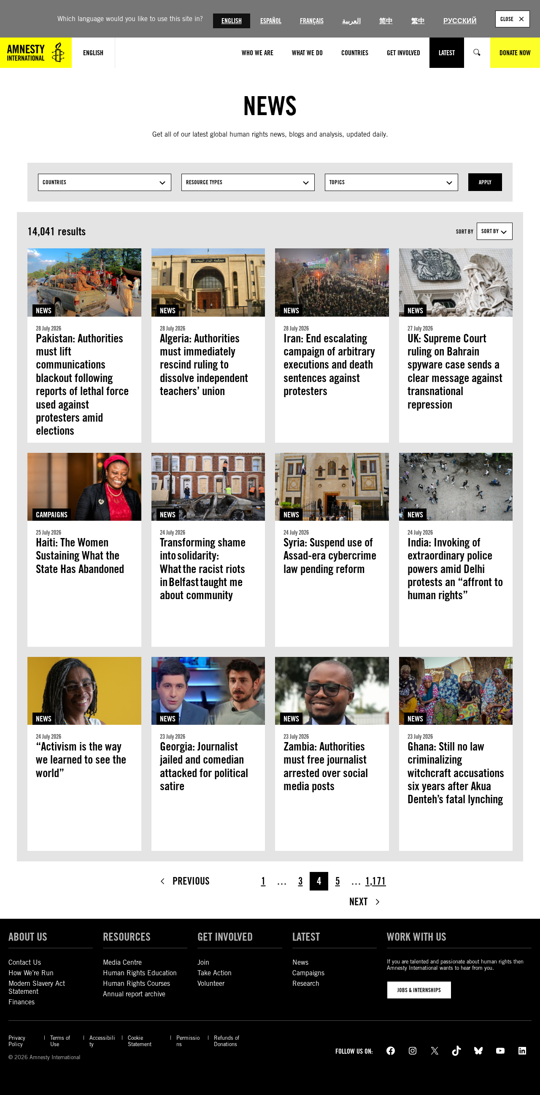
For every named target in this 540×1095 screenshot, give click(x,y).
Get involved (225, 936)
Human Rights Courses (136, 983)
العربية (351, 21)
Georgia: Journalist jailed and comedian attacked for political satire (204, 766)
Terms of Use (60, 1041)
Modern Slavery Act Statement (36, 987)
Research (305, 983)
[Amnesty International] (36, 53)
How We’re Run (31, 973)
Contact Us (24, 962)
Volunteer (210, 983)
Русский (460, 21)
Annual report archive (134, 994)
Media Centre (122, 962)
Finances (21, 1002)
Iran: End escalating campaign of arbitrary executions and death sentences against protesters (329, 365)
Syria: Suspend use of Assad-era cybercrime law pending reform (330, 556)
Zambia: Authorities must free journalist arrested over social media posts (326, 766)
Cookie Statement (139, 1041)
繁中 (418, 21)
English (231, 21)
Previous (191, 881)
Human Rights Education (140, 973)
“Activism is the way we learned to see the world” (81, 760)
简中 (386, 21)
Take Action (214, 973)
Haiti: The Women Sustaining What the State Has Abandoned (80, 556)
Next (358, 902)
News (43, 310)
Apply (485, 182)
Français (312, 21)
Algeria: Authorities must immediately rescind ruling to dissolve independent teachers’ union (204, 365)
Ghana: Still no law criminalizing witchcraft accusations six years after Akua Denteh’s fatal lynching (456, 779)
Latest (306, 936)
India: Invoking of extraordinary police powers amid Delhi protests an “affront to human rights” (455, 569)
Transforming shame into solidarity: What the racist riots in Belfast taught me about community (203, 569)
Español (270, 21)
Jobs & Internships (419, 990)
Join (203, 962)
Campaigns (52, 514)
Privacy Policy (16, 1041)
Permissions (188, 1041)
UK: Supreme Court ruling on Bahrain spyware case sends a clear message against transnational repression (455, 371)
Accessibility (102, 1041)
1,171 (375, 881)
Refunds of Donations (226, 1041)
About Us (27, 936)
